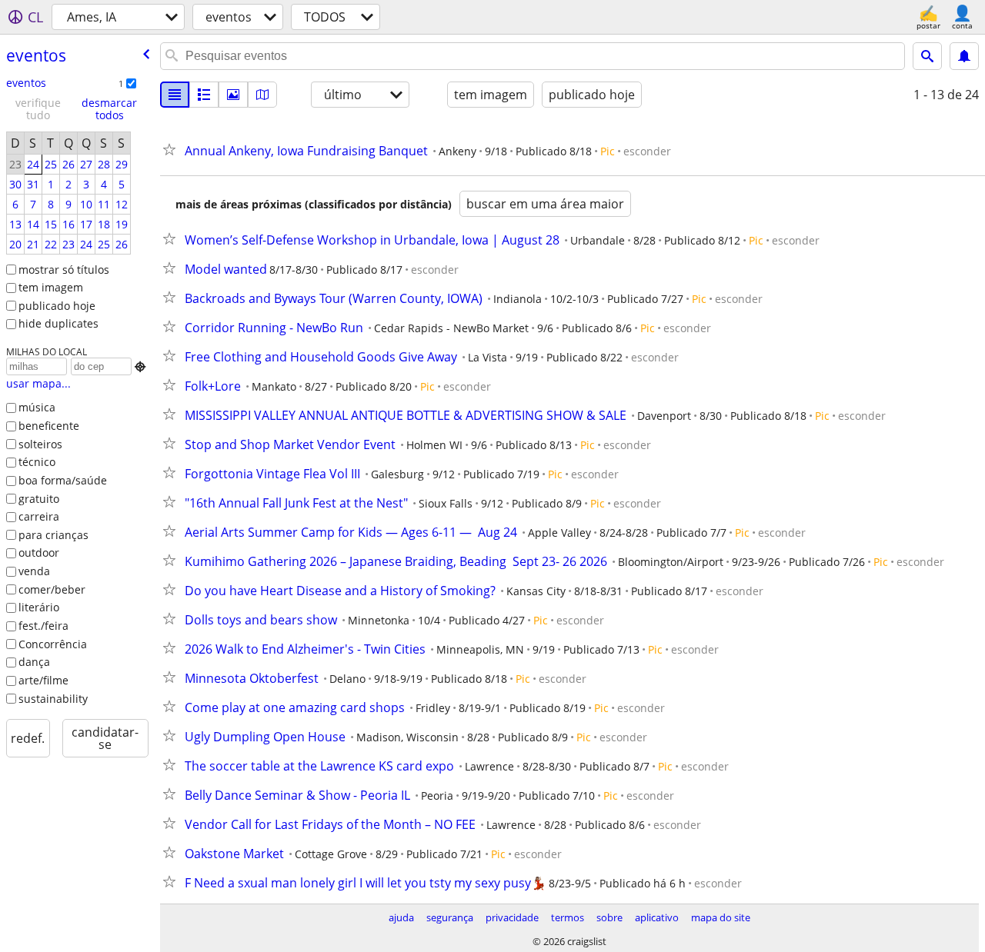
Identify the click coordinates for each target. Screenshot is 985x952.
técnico (36, 461)
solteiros (40, 444)
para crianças (53, 535)
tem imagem (50, 287)
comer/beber (51, 589)
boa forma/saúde (62, 480)
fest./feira (43, 625)
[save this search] (964, 56)
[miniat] (204, 95)
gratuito (38, 498)
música (36, 407)
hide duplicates (58, 323)
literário (38, 607)
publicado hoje (56, 305)
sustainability (53, 698)
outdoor (38, 552)
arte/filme (43, 680)
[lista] (174, 95)
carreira (38, 516)
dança (34, 661)
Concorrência (52, 644)
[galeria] (233, 95)
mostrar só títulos (63, 269)
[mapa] (262, 95)
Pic (607, 151)
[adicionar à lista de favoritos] (172, 149)
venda (34, 571)
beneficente (48, 425)
